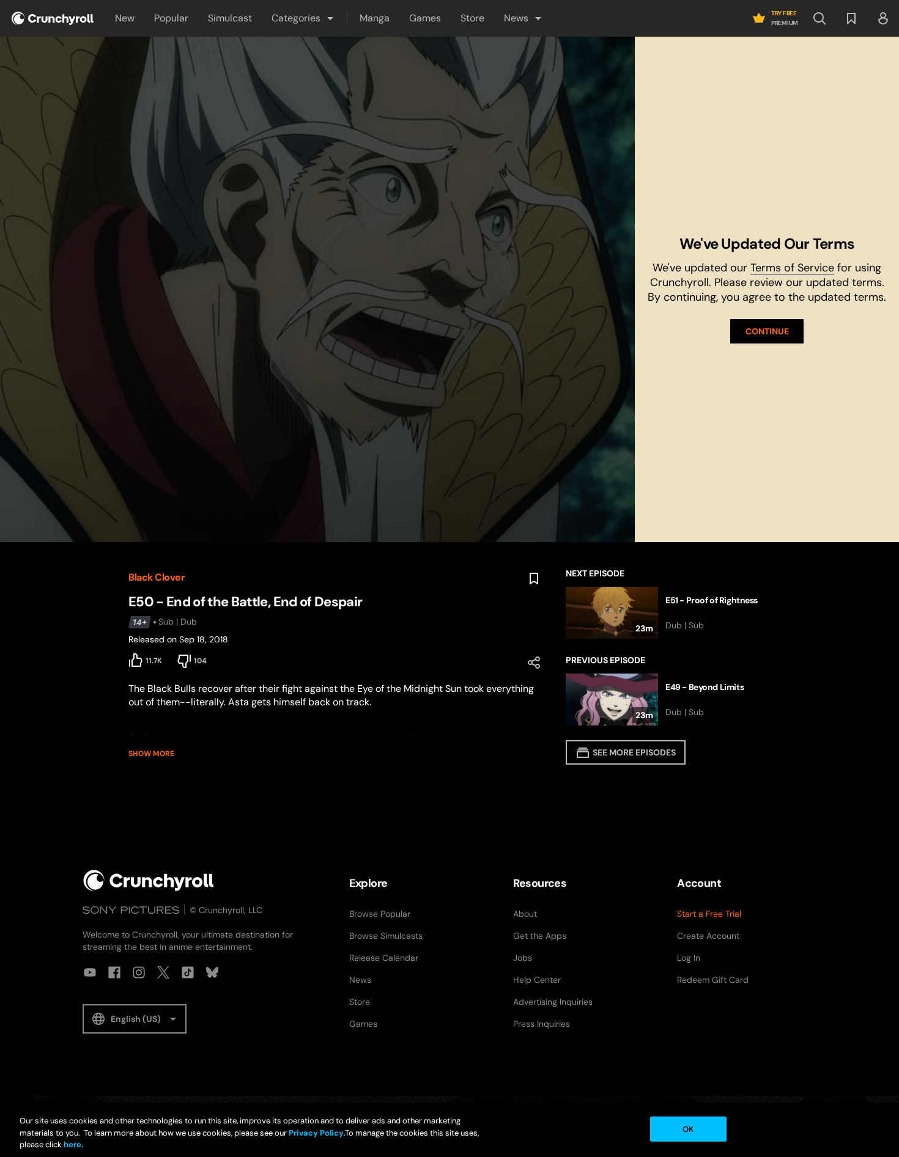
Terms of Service (792, 267)
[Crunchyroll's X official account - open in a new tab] (163, 972)
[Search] (819, 18)
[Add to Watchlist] (534, 579)
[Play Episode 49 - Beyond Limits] (668, 699)
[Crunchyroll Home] (149, 880)
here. (72, 1144)
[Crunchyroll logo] (52, 18)
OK (688, 1128)
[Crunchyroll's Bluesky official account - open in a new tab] (212, 972)
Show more (151, 753)
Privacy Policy (316, 1133)
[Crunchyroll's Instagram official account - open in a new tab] (138, 972)
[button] (303, 18)
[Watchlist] (851, 18)
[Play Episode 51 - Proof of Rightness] (668, 613)
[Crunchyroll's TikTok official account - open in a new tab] (187, 972)
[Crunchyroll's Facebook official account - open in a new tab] (114, 972)
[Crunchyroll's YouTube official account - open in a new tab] (90, 972)
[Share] (534, 662)
